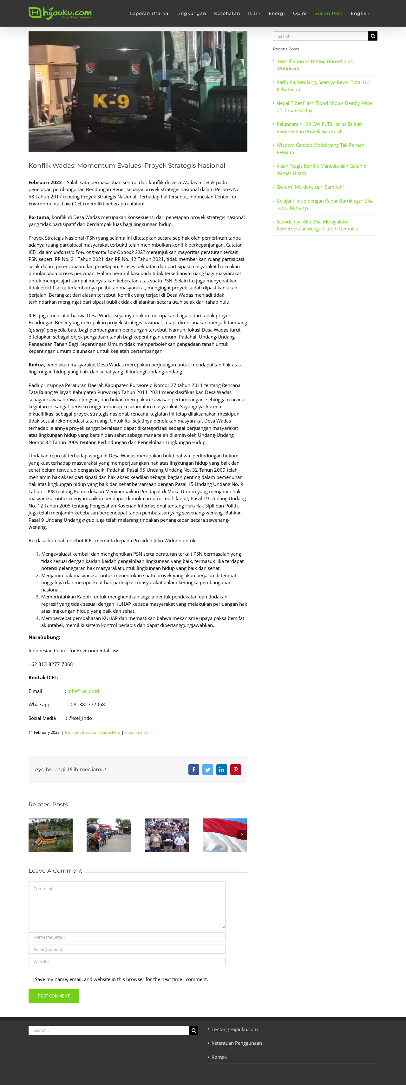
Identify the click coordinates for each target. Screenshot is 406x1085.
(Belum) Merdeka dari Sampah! (310, 187)
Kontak (219, 1057)
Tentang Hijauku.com (235, 1029)
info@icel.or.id (83, 691)
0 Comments (136, 732)
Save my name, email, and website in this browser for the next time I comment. (121, 979)
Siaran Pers (110, 732)
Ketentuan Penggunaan (237, 1043)
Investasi (90, 732)
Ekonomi (72, 732)
